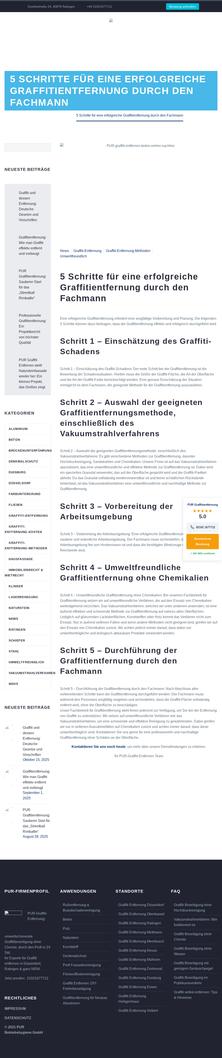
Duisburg (17, 472)
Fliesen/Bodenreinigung (81, 974)
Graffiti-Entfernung (87, 251)
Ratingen (17, 629)
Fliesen (16, 505)
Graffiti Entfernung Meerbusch (141, 941)
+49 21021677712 (99, 6)
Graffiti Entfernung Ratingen (139, 923)
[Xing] (148, 6)
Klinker (16, 586)
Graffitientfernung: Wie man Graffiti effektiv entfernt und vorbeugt (32, 245)
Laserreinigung (23, 597)
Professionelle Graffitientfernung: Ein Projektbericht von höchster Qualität (32, 329)
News (165, 32)
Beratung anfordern (182, 6)
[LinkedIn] (135, 6)
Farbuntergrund (25, 494)
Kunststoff (70, 947)
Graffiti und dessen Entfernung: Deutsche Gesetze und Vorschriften (28, 206)
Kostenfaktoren (138, 32)
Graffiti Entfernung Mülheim (139, 959)
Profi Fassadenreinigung (82, 965)
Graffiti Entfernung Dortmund (140, 969)
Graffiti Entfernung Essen (137, 987)
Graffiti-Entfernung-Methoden (128, 251)
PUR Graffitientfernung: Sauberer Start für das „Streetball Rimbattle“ (32, 284)
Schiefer (17, 640)
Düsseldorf (20, 483)
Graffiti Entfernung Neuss (137, 950)
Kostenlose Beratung (202, 541)
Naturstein (19, 608)
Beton (14, 439)
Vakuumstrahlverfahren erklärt (86, 32)
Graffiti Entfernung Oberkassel (141, 914)
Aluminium (18, 429)
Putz (66, 928)
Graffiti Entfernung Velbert (138, 1010)
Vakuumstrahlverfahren (32, 673)
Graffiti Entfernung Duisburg (139, 978)
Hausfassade (21, 559)
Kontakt (199, 32)
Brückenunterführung (30, 450)
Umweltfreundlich (73, 256)
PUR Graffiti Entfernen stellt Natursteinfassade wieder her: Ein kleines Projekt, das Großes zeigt (33, 373)
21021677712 (37, 978)
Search (46, 147)
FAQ (181, 32)
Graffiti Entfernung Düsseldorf (141, 905)
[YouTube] (142, 6)
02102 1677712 (205, 527)
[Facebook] (129, 6)
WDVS (13, 684)
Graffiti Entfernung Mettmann (140, 932)
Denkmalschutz (23, 461)
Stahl (14, 651)
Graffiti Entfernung (31, 32)
